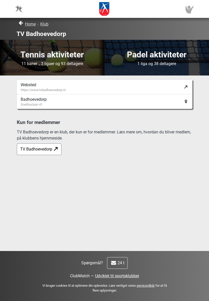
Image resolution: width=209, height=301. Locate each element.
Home (30, 24)
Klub (44, 24)
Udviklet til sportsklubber (117, 275)
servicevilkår (146, 285)
